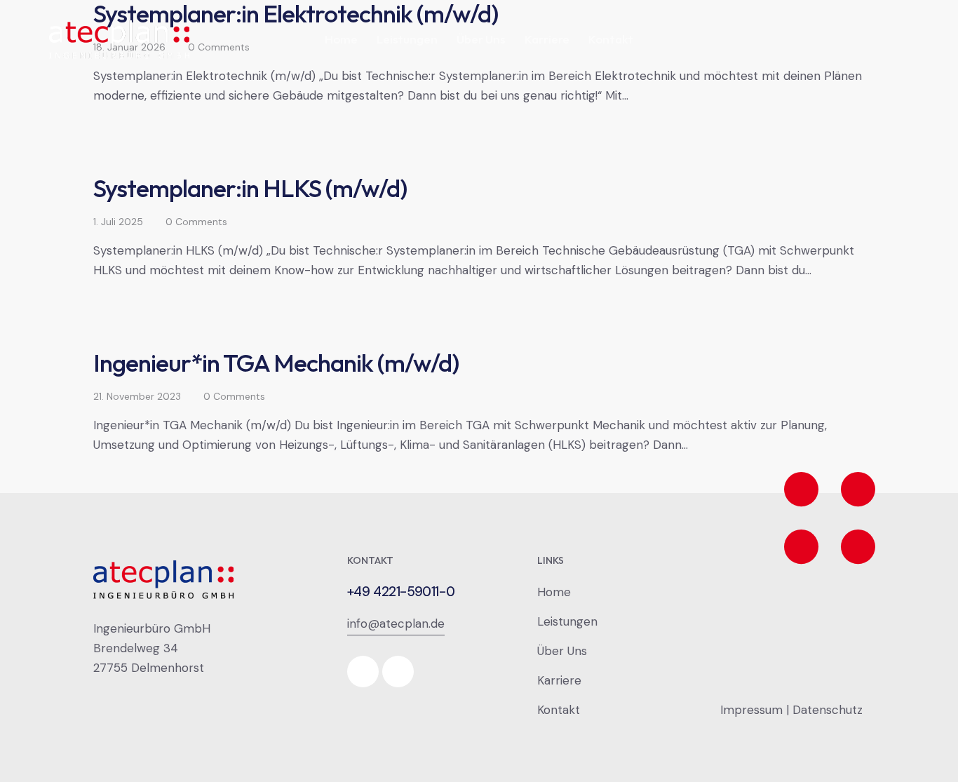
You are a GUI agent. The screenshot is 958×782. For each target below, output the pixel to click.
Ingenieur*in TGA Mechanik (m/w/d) (276, 362)
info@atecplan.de (396, 623)
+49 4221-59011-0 (401, 591)
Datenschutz (827, 709)
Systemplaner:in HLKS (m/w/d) (250, 188)
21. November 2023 (137, 396)
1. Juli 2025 (118, 221)
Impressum (751, 709)
